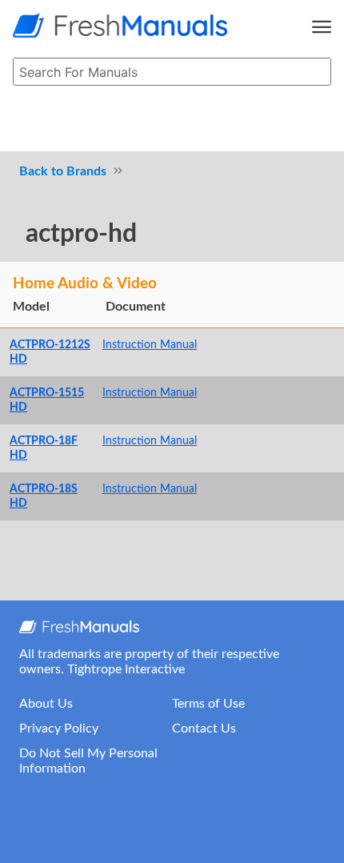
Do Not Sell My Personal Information (88, 761)
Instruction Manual (149, 345)
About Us (46, 703)
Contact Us (204, 728)
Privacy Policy (58, 728)
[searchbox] (172, 72)
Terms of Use (208, 703)
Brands (86, 171)
